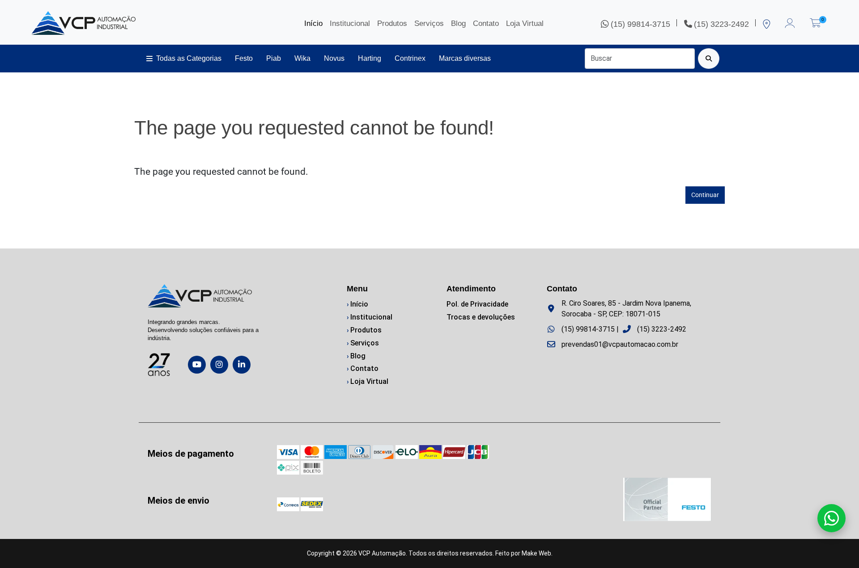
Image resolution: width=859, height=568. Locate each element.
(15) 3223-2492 (661, 329)
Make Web (536, 553)
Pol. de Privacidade (477, 304)
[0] (815, 21)
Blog (458, 23)
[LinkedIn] (242, 365)
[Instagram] (219, 365)
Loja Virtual (525, 23)
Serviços (429, 23)
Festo (244, 58)
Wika (302, 58)
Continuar (705, 194)
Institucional (350, 23)
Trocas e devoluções (481, 317)
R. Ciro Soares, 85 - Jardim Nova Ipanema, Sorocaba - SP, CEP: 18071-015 (626, 308)
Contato (486, 23)
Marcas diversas (465, 58)
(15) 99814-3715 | (590, 329)
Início (313, 23)
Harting (369, 58)
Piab (273, 58)
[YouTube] (197, 365)
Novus (334, 58)
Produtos (392, 23)
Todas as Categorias (188, 58)
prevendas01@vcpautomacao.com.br (619, 344)
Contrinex (410, 58)
